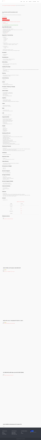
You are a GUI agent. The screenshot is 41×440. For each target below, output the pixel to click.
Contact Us (22, 433)
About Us (3, 432)
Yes (21, 206)
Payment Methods (13, 432)
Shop (24, 1)
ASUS (21, 210)
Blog (38, 1)
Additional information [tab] (5, 23)
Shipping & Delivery (14, 433)
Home (21, 1)
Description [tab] (4, 22)
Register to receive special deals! (20, 201)
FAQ (21, 432)
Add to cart (4, 18)
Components (5, 5)
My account (34, 1)
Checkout (30, 1)
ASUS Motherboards (13, 5)
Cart (26, 1)
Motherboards (9, 5)
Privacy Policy (3, 433)
